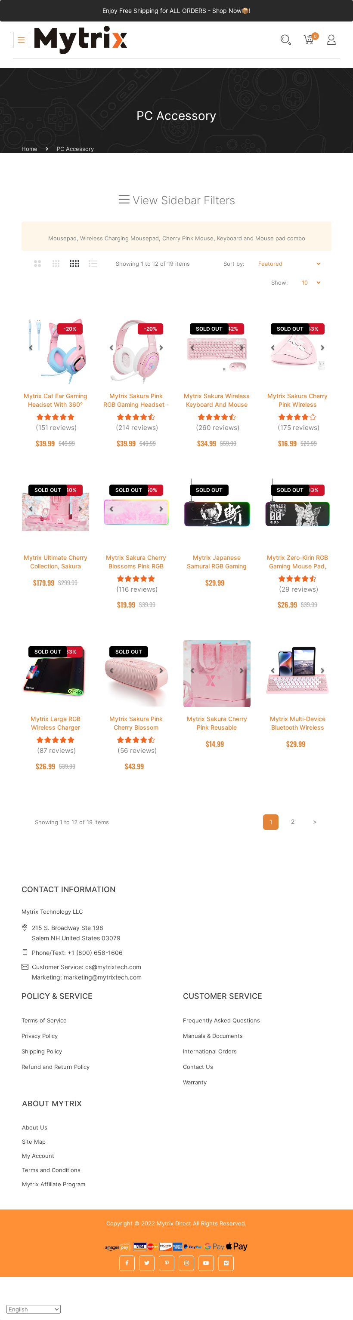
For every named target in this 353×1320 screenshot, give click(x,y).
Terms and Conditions (51, 1170)
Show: (279, 282)
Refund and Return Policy (56, 1066)
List (92, 263)
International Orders (210, 1051)
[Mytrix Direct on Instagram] (186, 1263)
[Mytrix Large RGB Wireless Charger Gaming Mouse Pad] (55, 674)
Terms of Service (44, 1020)
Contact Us (198, 1066)
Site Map (34, 1141)
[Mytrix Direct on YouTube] (206, 1263)
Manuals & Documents (213, 1035)
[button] (30, 347)
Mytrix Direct (174, 1223)
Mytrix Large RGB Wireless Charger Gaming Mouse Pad (55, 727)
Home (29, 148)
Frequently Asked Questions (221, 1020)
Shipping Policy (42, 1051)
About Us (34, 1127)
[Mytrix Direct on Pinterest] (166, 1263)
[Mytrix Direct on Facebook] (127, 1263)
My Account (38, 1155)
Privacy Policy (40, 1035)
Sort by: (234, 263)
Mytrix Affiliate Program (53, 1184)
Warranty (195, 1082)
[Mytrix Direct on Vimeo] (226, 1263)
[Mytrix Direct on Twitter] (147, 1263)
